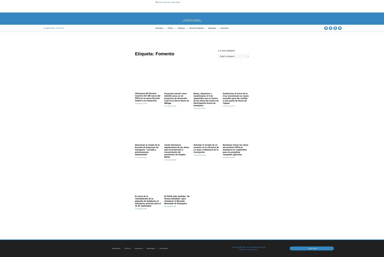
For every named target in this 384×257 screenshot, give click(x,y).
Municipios (159, 28)
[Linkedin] (335, 28)
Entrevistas (224, 28)
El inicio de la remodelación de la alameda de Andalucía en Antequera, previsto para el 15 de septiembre (148, 201)
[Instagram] (340, 28)
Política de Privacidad (249, 247)
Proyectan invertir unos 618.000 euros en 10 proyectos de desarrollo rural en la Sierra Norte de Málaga (176, 98)
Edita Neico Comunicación (248, 249)
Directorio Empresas (196, 28)
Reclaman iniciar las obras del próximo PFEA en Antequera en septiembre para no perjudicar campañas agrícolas (235, 150)
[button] (320, 28)
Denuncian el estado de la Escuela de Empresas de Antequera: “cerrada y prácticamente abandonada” (147, 150)
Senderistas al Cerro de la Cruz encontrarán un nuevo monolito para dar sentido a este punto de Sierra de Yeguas (236, 98)
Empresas (181, 28)
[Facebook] (326, 28)
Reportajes (212, 28)
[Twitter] (330, 28)
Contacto (261, 247)
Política (170, 28)
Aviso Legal (236, 247)
